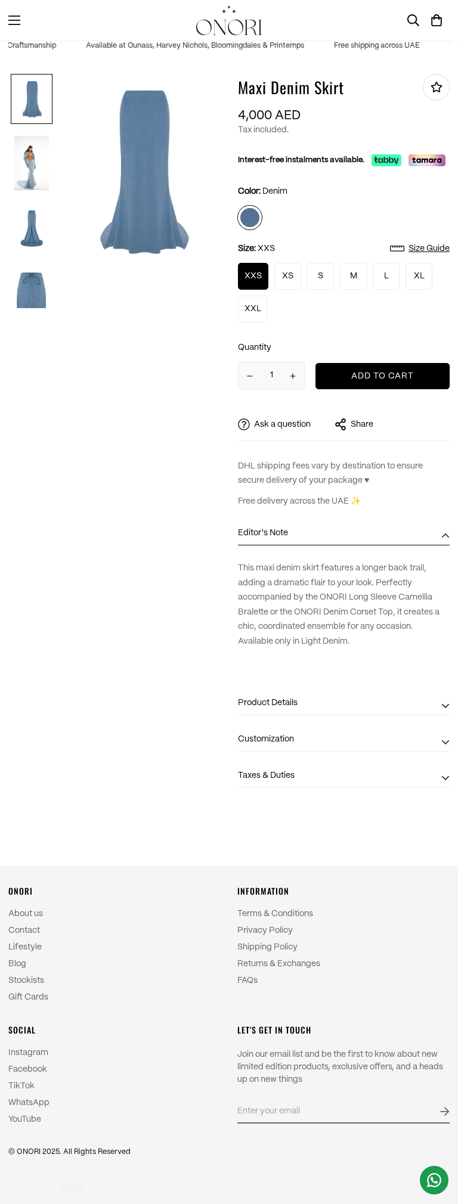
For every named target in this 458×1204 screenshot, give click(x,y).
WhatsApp (28, 1103)
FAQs (247, 980)
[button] (436, 20)
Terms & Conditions (275, 914)
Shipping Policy (267, 947)
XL (419, 276)
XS (287, 276)
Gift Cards (28, 997)
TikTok (21, 1086)
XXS (253, 276)
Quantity (254, 347)
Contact (24, 930)
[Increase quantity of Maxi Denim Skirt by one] (293, 376)
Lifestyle (25, 947)
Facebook (27, 1069)
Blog (17, 964)
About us (25, 914)
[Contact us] (434, 1180)
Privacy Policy (265, 930)
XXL (253, 309)
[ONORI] (229, 20)
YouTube (24, 1119)
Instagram (28, 1052)
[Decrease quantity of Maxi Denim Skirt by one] (250, 376)
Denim (250, 217)
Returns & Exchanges (278, 964)
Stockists (26, 980)
